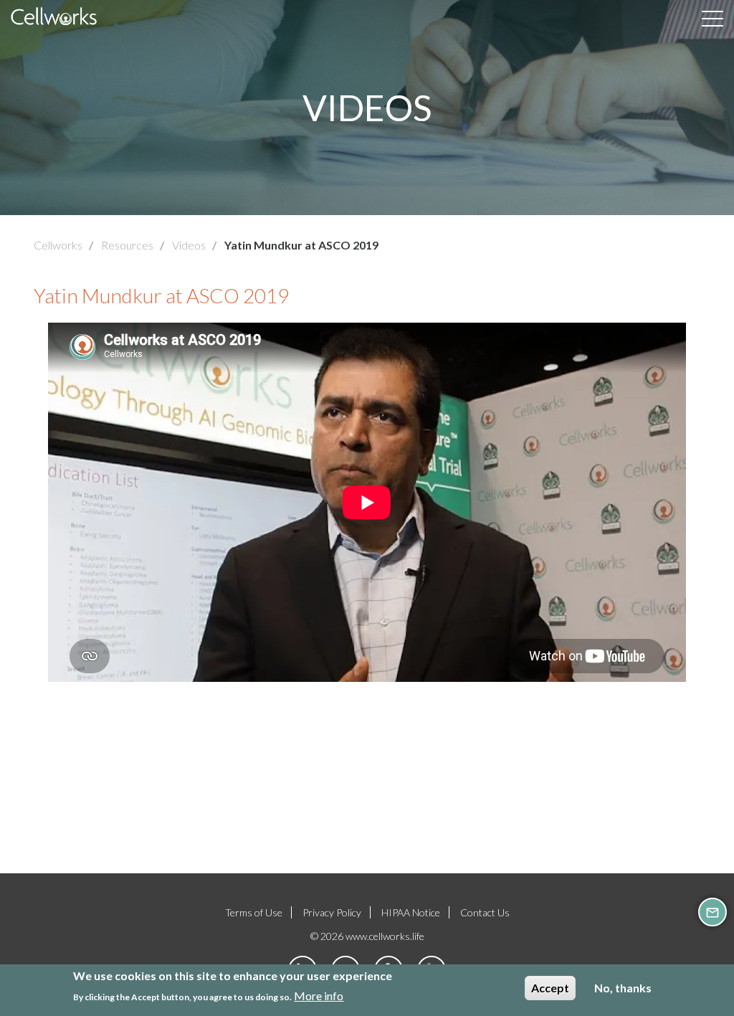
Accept (550, 987)
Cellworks (58, 245)
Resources (127, 245)
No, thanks (623, 987)
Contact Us (485, 912)
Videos (189, 245)
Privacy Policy (331, 912)
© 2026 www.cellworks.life (367, 936)
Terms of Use (253, 912)
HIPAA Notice (410, 912)
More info (318, 995)
